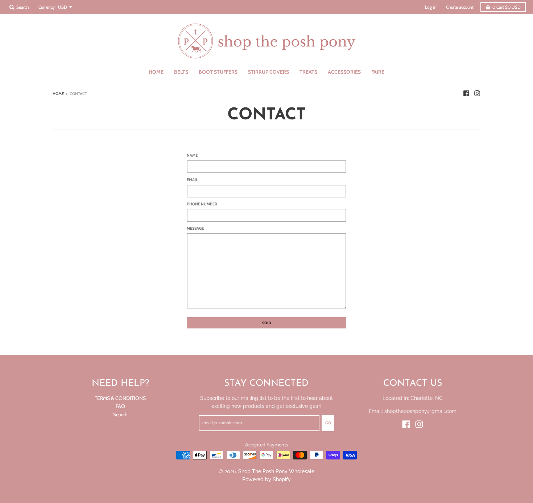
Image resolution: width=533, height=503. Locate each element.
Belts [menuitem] (181, 72)
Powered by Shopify (266, 479)
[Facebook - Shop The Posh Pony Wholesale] (466, 93)
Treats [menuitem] (308, 72)
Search (120, 414)
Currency (46, 7)
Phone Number (202, 203)
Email (192, 179)
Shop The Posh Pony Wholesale (276, 471)
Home (58, 93)
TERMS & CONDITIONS (120, 398)
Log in (431, 7)
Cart (506, 7)
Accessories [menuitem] (344, 72)
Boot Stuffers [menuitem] (218, 72)
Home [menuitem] (156, 72)
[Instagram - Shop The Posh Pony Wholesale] (477, 93)
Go (328, 422)
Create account (460, 7)
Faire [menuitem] (377, 72)
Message (195, 228)
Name (192, 155)
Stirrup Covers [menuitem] (268, 72)
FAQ (120, 406)
